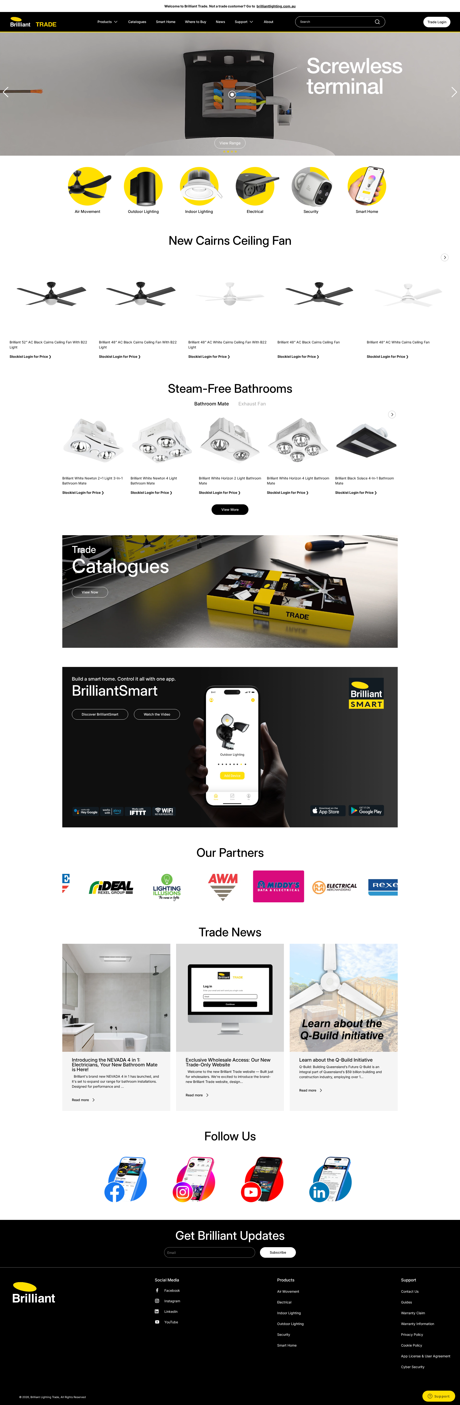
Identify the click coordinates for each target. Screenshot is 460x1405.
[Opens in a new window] (96, 887)
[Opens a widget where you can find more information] (438, 1397)
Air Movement (288, 1291)
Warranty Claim (413, 1313)
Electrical (284, 1302)
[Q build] (344, 998)
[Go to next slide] (444, 257)
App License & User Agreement (425, 1356)
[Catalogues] (230, 591)
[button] (454, 92)
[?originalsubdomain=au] (332, 1179)
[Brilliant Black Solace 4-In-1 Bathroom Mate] (366, 440)
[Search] (375, 22)
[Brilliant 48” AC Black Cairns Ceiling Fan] (319, 294)
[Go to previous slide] (433, 257)
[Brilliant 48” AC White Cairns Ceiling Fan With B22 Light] (230, 294)
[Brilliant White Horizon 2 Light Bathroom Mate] (230, 440)
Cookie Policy (411, 1345)
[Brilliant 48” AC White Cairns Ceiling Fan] (408, 294)
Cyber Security (413, 1367)
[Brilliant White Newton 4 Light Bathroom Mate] (162, 440)
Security (283, 1334)
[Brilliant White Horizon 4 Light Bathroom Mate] (298, 440)
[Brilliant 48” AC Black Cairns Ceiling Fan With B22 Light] (141, 294)
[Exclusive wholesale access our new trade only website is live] (230, 998)
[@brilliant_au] (264, 1179)
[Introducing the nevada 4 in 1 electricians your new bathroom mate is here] (116, 998)
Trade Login (436, 22)
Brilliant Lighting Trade (44, 1397)
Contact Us (410, 1291)
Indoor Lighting (289, 1313)
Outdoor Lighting (290, 1324)
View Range (230, 143)
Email (171, 1252)
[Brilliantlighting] (127, 1179)
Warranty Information (417, 1324)
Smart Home (287, 1345)
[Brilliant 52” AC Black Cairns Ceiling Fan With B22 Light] (51, 294)
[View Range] (230, 92)
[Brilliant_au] (196, 1179)
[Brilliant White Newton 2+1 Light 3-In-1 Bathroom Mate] (93, 440)
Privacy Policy (412, 1334)
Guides (406, 1302)
